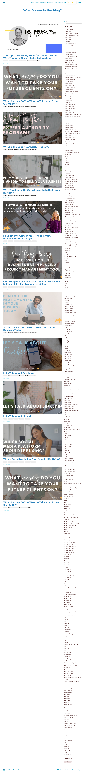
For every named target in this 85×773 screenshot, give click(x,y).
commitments (68, 352)
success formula (69, 704)
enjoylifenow (68, 398)
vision (66, 744)
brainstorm (67, 290)
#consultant (68, 100)
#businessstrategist (70, 52)
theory (66, 721)
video (65, 742)
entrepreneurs (68, 413)
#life (65, 167)
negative (66, 567)
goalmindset (68, 446)
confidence (67, 356)
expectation (67, 421)
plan (65, 617)
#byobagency (68, 54)
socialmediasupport (70, 686)
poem (65, 621)
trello (65, 734)
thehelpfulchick (69, 717)
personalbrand (68, 613)
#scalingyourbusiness (71, 206)
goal (65, 442)
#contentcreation (69, 104)
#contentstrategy (69, 108)
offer (65, 586)
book (65, 285)
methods (66, 556)
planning (67, 619)
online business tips (70, 588)
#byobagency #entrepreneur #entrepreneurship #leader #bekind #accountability (70, 85)
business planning (70, 312)
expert (66, 423)
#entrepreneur (68, 125)
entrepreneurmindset (71, 410)
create (66, 373)
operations (67, 596)
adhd (65, 260)
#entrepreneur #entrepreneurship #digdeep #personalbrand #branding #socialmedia (72, 130)
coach (66, 348)
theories (66, 719)
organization (68, 600)
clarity (66, 344)
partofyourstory (68, 609)
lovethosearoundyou (70, 536)
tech (65, 709)
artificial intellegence (71, 271)
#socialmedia (68, 212)
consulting (67, 360)
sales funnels (68, 652)
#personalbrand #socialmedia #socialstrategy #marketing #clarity (70, 186)
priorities (66, 627)
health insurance (69, 469)
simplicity (67, 667)
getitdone (67, 438)
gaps (65, 433)
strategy (66, 696)
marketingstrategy (70, 548)
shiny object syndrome (71, 663)
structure (67, 700)
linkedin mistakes (69, 521)
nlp (65, 581)
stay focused (68, 690)
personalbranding (69, 615)
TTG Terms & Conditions (64, 770)
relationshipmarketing (71, 644)
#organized (67, 173)
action (66, 258)
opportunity (67, 598)
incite (65, 481)
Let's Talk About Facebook (18, 373)
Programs (50, 2)
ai (64, 265)
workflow (67, 748)
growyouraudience (70, 463)
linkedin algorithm (70, 515)
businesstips (68, 325)
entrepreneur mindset (71, 404)
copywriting (67, 369)
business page (68, 308)
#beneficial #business (71, 33)
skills (65, 669)
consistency (67, 358)
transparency (68, 732)
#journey (67, 164)
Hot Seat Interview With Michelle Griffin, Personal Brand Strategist (27, 237)
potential (66, 625)
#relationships (68, 204)
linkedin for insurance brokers (71, 518)
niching (66, 579)
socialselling (68, 688)
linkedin (66, 513)
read (65, 638)
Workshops (43, 2)
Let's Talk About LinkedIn (18, 416)
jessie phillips (68, 494)
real (65, 640)
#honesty (67, 160)
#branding (67, 39)
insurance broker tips (71, 488)
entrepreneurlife (69, 408)
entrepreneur (17, 60)
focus (65, 431)
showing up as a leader (72, 665)
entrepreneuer (68, 400)
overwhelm (67, 604)
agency (66, 262)
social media (29, 60)
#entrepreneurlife (69, 144)
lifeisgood (67, 506)
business (66, 302)
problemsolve (68, 629)
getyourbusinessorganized (72, 440)
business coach (69, 304)
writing (66, 752)
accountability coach (70, 256)
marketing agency (70, 542)
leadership (67, 498)
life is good (67, 504)
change (66, 340)
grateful (66, 450)
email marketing (69, 394)
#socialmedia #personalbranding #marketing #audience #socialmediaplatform (71, 234)
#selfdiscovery (68, 208)
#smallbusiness (69, 210)
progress (66, 631)
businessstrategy (69, 323)
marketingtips (68, 550)
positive (66, 623)
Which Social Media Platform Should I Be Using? (31, 459)
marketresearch (69, 552)
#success (67, 250)
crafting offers (68, 371)
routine (66, 648)
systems (66, 707)
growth (66, 456)
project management (70, 634)
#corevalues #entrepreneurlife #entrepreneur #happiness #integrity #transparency (73, 113)
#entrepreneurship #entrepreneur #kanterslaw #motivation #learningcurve (72, 151)
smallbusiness (27, 106)
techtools (67, 713)
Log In (79, 2)
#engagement (68, 123)
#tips (65, 252)
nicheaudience (69, 575)
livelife (66, 531)
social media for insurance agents (72, 678)
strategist (67, 694)
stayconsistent (68, 692)
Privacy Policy (76, 770)
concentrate (68, 354)
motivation (67, 563)
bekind (66, 281)
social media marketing (71, 682)
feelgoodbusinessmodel (72, 429)
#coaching (67, 98)
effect (65, 392)
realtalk (66, 642)
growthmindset (69, 460)
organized (67, 602)
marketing (67, 540)
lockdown (67, 533)
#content (67, 102)
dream (66, 388)
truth (65, 736)
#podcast (67, 194)
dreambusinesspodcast (71, 390)
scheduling (67, 659)
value (65, 738)
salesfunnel (67, 654)
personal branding (70, 611)
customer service (69, 379)
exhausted (67, 419)
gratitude (67, 452)
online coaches (23, 60)
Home (32, 2)
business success (69, 321)
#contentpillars (69, 106)
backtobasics (68, 277)
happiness (67, 465)
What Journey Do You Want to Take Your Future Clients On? (31, 102)
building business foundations (69, 297)
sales (65, 650)
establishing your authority (72, 417)
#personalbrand (69, 175)
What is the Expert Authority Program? (26, 147)
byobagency (10, 106)
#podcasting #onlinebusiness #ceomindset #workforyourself (69, 199)
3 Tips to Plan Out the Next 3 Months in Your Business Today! (29, 328)
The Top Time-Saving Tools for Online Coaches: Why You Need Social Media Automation (30, 56)
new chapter (68, 571)
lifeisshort (67, 508)
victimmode (68, 740)
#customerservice (69, 119)
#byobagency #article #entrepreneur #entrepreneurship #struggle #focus (71, 59)
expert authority (69, 425)
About (37, 2)
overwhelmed (68, 606)
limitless (66, 511)
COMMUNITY (71, 2)
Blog (55, 2)
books (66, 287)
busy (65, 327)
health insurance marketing (69, 472)
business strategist (70, 317)
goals (65, 448)
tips (65, 729)
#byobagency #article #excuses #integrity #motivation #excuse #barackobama (71, 68)
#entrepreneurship (70, 146)
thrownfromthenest (70, 723)
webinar (66, 746)
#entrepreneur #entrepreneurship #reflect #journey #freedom (70, 139)
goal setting (68, 444)
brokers (66, 294)
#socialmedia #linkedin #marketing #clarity (72, 216)
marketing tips (68, 544)
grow (65, 454)
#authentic (67, 31)
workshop (67, 750)
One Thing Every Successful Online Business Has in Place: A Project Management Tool (31, 283)
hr (64, 477)
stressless (67, 698)
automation (6, 60)
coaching (67, 350)
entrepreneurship (69, 415)
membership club (69, 554)
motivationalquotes (70, 565)
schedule (67, 656)
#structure (67, 248)
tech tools (67, 711)
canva (66, 335)
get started (67, 435)
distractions (67, 385)
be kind (66, 279)
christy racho (68, 342)
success (66, 702)
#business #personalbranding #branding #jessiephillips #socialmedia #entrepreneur (72, 46)
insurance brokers (69, 490)
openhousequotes (70, 594)
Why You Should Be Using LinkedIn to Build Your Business (31, 191)
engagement (11, 60)
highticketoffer (68, 475)
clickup (66, 346)
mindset (66, 558)
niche (65, 573)
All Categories (68, 29)
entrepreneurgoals (70, 406)
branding (5, 106)
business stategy (69, 315)
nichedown (67, 577)
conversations (68, 367)
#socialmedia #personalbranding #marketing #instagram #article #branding (71, 243)
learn (65, 500)
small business (28, 149)
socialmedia (33, 106)
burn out (67, 300)
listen (65, 529)
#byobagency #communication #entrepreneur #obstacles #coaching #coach (72, 76)
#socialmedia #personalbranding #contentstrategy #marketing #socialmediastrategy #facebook (71, 224)
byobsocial (67, 333)
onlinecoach (68, 592)
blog (65, 283)
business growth (69, 306)
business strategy (69, 319)
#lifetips (66, 169)
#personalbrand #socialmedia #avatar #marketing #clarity (71, 179)
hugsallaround (68, 479)
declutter (67, 381)
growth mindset (69, 458)
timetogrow (68, 727)
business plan (68, 310)
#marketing (67, 171)
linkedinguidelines (70, 525)
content (66, 363)
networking (67, 569)
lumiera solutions (69, 538)
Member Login (62, 2)
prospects (67, 636)
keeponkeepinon (69, 496)
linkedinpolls (68, 527)
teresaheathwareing (70, 715)
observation (67, 584)
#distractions (68, 121)
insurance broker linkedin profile (72, 485)
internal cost (68, 492)
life (65, 502)
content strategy (69, 365)
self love (66, 661)
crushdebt (67, 377)
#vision (66, 254)
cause (66, 337)
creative (66, 375)
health (66, 467)
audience (67, 273)
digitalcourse (68, 383)
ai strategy (67, 267)
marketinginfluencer (70, 546)
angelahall (67, 269)
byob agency (10, 149)
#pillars (66, 192)
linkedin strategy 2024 (71, 523)
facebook (67, 427)
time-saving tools (36, 60)
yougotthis (67, 754)
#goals (66, 158)
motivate (66, 561)
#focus (66, 156)
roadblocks (67, 646)
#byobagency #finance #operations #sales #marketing (71, 94)
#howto (66, 162)
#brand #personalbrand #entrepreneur (71, 36)
